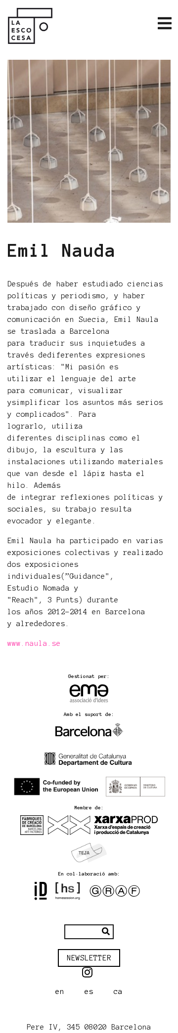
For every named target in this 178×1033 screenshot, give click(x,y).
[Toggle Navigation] (164, 24)
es (89, 991)
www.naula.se (34, 643)
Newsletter (89, 958)
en (59, 991)
